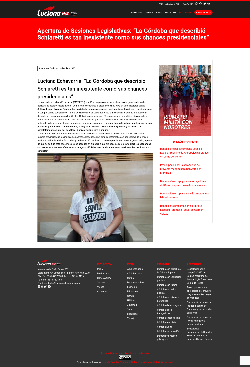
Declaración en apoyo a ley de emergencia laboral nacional (199, 321)
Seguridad (132, 314)
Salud (130, 309)
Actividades (185, 12)
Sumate (149, 12)
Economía (132, 287)
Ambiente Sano (135, 269)
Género (130, 296)
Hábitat (131, 300)
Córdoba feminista (166, 322)
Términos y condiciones (137, 353)
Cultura (131, 278)
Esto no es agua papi (169, 4)
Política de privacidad (112, 353)
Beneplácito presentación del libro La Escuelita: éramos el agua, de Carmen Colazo (181, 209)
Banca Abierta (203, 12)
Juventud (132, 305)
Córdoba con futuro (167, 285)
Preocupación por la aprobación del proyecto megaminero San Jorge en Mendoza (180, 168)
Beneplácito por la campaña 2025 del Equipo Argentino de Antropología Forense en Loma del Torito (184, 152)
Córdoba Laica (134, 273)
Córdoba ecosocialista (168, 317)
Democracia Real (136, 282)
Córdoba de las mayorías (170, 305)
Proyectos (170, 12)
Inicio (100, 269)
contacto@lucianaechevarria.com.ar (62, 283)
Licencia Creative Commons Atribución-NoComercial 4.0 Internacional (137, 362)
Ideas (158, 12)
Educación (132, 291)
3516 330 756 (55, 279)
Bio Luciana (136, 12)
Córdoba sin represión (168, 331)
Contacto (188, 4)
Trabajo (131, 318)
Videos (100, 287)
